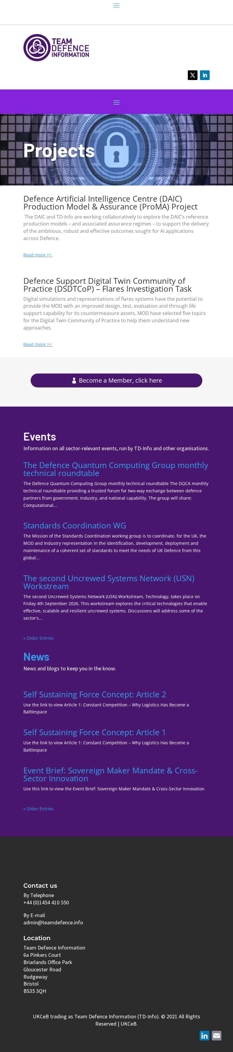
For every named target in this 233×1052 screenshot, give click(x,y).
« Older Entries (38, 638)
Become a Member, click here (120, 380)
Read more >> (38, 255)
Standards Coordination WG (74, 525)
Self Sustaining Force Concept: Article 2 (94, 694)
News (36, 656)
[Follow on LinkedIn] (205, 75)
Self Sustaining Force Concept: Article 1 (94, 732)
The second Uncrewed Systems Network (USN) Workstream (108, 582)
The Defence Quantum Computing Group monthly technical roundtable (115, 469)
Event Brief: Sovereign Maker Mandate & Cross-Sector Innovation (110, 774)
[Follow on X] (193, 75)
